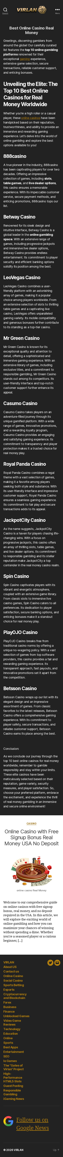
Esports (8, 989)
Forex (7, 1002)
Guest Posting (13, 1086)
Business (9, 1007)
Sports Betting (13, 985)
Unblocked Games (16, 1016)
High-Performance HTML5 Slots (12, 1077)
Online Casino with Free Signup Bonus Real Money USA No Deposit (31, 837)
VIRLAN (8, 962)
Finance (9, 1011)
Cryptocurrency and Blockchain (15, 996)
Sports (8, 1042)
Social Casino (13, 980)
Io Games (10, 1061)
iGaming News (13, 1099)
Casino (31, 823)
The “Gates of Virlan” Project (13, 1067)
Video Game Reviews (12, 1022)
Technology (11, 1029)
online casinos (30, 118)
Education (10, 1033)
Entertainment (13, 1052)
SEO (6, 1056)
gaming (25, 59)
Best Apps (10, 1047)
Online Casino (13, 976)
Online (7, 1038)
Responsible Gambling (12, 1092)
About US (9, 967)
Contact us (11, 971)
